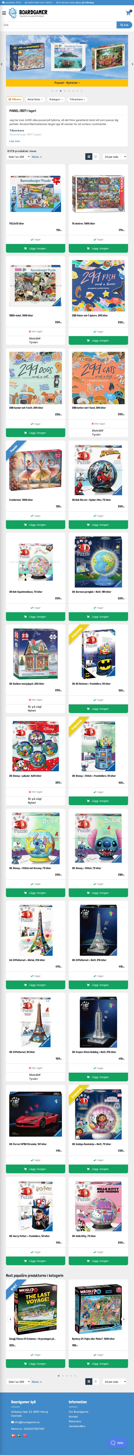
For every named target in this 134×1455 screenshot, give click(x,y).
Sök (125, 25)
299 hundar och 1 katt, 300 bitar (26, 407)
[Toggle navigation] (4, 13)
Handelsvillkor (77, 1426)
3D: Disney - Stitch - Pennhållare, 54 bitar (94, 775)
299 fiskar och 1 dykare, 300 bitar (90, 315)
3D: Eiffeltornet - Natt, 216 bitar (89, 960)
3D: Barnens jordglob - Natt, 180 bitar (91, 591)
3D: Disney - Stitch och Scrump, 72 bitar (30, 868)
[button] (52, 91)
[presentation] (1, 64)
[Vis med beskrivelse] (95, 156)
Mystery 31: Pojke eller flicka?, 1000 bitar (93, 1338)
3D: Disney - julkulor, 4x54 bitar (25, 775)
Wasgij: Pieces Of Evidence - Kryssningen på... (32, 1338)
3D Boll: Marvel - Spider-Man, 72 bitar (91, 499)
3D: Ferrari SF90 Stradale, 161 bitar (28, 1144)
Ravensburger (17, 134)
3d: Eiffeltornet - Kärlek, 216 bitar (27, 960)
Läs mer (14, 141)
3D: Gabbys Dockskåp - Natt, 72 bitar (91, 1144)
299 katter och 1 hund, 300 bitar (89, 407)
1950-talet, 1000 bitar (21, 315)
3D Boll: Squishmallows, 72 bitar (25, 591)
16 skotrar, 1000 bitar (83, 223)
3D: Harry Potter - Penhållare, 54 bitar (29, 1236)
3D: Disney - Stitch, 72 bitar (86, 868)
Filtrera (16, 99)
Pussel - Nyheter (66, 82)
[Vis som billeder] (88, 156)
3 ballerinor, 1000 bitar (21, 499)
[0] (128, 13)
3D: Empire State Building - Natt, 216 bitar (94, 1052)
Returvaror (75, 1421)
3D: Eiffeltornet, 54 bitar (22, 1052)
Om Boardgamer (78, 1411)
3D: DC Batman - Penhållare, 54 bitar (91, 683)
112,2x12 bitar (16, 223)
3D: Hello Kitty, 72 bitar (84, 1236)
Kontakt (73, 1416)
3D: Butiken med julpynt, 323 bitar (26, 683)
